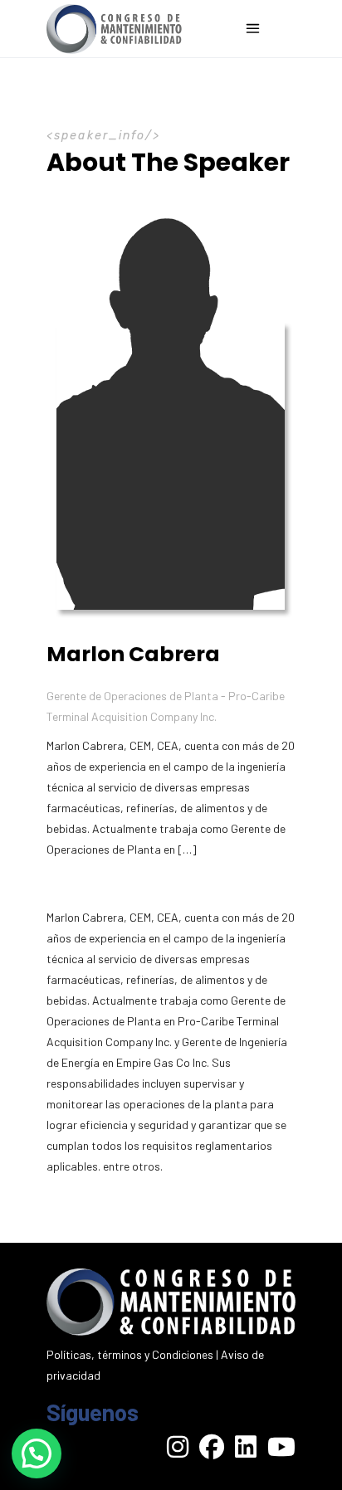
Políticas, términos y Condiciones (129, 1354)
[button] (36, 1453)
